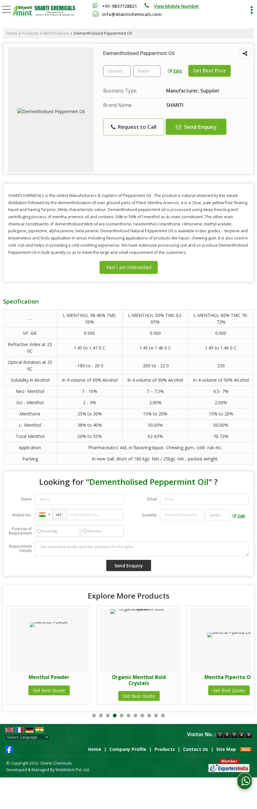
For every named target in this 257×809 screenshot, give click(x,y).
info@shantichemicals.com (132, 14)
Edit (177, 71)
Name (26, 499)
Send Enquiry (200, 126)
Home (12, 33)
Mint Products (56, 33)
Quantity (149, 515)
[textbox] (146, 71)
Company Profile (127, 749)
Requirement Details (20, 548)
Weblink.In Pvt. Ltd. (72, 769)
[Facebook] (9, 748)
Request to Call (136, 126)
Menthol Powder (49, 677)
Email (152, 499)
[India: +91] (43, 514)
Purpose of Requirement (20, 531)
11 (163, 715)
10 (156, 715)
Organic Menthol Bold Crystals (139, 680)
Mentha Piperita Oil (228, 677)
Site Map (226, 749)
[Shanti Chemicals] (44, 11)
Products (30, 33)
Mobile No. (22, 515)
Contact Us (195, 749)
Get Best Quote (49, 690)
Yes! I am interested (128, 267)
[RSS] (246, 749)
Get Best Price (209, 71)
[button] (176, 6)
